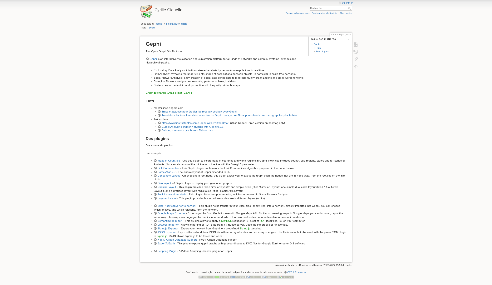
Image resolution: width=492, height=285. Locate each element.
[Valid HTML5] (254, 276)
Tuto (318, 48)
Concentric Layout (169, 175)
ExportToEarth (166, 243)
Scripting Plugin (167, 250)
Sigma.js (245, 228)
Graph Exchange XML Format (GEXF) (169, 92)
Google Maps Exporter (171, 213)
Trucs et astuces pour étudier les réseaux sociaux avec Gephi (199, 111)
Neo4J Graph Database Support (177, 239)
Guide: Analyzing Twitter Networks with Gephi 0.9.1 (193, 126)
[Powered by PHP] (238, 276)
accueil (159, 23)
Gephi (317, 44)
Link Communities (168, 168)
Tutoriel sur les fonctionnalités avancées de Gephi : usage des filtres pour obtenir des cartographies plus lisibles (229, 115)
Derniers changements (297, 13)
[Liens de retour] (355, 59)
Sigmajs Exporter (168, 228)
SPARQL (226, 220)
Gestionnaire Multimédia (324, 13)
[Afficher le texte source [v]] (355, 44)
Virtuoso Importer (168, 224)
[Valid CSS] (270, 276)
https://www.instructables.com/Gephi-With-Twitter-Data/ (195, 122)
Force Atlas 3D (166, 171)
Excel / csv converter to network (177, 205)
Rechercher (350, 8)
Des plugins (322, 51)
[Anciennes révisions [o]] (355, 51)
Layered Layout (167, 198)
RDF (262, 220)
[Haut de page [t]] (355, 66)
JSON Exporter (167, 232)
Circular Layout (167, 186)
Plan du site (346, 13)
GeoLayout (164, 183)
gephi (184, 23)
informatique (172, 23)
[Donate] (222, 276)
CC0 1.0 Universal (297, 272)
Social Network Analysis (172, 194)
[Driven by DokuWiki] (286, 276)
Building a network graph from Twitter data (187, 130)
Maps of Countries (169, 160)
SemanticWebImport (170, 220)
